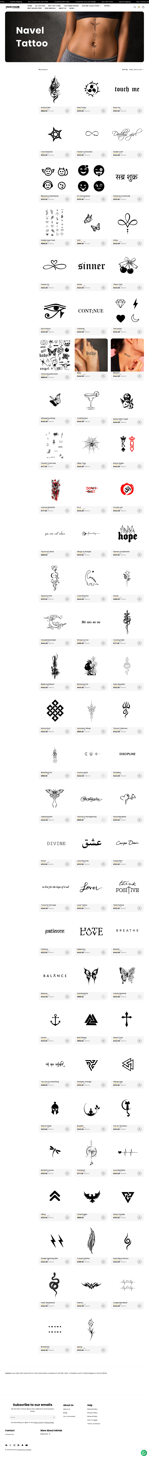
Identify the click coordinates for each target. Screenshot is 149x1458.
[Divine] (55, 843)
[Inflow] (127, 222)
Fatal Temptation (48, 1303)
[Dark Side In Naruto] (127, 1240)
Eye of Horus (46, 328)
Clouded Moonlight (48, 640)
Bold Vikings (82, 1037)
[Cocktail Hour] (91, 400)
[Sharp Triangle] (127, 1196)
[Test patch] (127, 310)
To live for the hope (48, 905)
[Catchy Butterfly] (127, 975)
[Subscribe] (54, 1417)
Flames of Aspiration (121, 551)
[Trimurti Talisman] (127, 710)
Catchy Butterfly (119, 993)
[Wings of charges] (91, 533)
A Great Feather (83, 1258)
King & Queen (118, 463)
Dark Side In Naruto (120, 1258)
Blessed (116, 373)
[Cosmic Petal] (91, 754)
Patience (44, 949)
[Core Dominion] (55, 134)
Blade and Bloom (47, 684)
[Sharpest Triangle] (91, 1064)
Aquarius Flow (46, 596)
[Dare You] (127, 89)
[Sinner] (91, 266)
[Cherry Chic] (127, 266)
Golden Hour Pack (48, 240)
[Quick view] (68, 77)
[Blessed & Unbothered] (55, 178)
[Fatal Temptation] (55, 1284)
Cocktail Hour (82, 418)
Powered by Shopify (23, 1450)
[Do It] (91, 489)
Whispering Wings (48, 418)
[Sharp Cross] (127, 1019)
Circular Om (118, 507)
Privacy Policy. (49, 1422)
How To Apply (92, 1420)
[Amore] (127, 578)
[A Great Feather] (91, 1240)
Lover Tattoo (82, 905)
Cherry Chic (117, 284)
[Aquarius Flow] (55, 578)
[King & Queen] (127, 445)
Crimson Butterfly (48, 507)
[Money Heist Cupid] (127, 401)
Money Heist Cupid (120, 419)
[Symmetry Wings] (91, 710)
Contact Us (9, 1434)
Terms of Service (93, 1424)
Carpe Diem (118, 861)
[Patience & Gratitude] (127, 178)
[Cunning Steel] (127, 622)
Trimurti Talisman (120, 728)
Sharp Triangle (119, 1214)
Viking (43, 1214)
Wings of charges (84, 551)
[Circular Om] (127, 489)
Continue (80, 328)
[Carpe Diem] (127, 843)
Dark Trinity (81, 107)
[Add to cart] (67, 111)
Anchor (44, 1037)
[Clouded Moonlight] (55, 622)
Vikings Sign (118, 1082)
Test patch (117, 328)
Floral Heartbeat (119, 817)
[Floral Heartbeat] (127, 798)
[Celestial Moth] (55, 798)
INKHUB (13, 1450)
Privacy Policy (92, 1413)
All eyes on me (82, 640)
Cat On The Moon (120, 1126)
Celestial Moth (46, 817)
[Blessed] (127, 355)
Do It (79, 507)
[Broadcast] (55, 1329)
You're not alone (47, 551)
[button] (57, 1432)
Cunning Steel (118, 640)
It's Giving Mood (83, 196)
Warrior (80, 1303)
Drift (79, 240)
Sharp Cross (118, 1037)
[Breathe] (127, 931)
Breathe (116, 949)
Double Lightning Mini (49, 1258)
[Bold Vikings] (91, 1019)
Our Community (69, 1416)
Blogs (65, 1413)
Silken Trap (81, 463)
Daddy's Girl (118, 152)
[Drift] (91, 222)
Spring (79, 1347)
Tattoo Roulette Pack (49, 374)
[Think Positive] (127, 887)
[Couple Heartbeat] (127, 1284)
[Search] (135, 7)
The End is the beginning (86, 817)
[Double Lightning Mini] (55, 1240)
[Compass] (91, 1152)
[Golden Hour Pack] (55, 222)
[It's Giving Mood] (91, 178)
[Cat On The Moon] (127, 1108)
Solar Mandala (119, 684)
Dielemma (81, 949)
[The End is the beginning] (91, 798)
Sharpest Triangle (84, 1082)
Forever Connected (84, 152)
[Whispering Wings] (55, 400)
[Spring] (91, 1329)
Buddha (80, 1126)
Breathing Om (46, 772)
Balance (44, 993)
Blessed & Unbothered (49, 196)
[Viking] (55, 1196)
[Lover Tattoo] (91, 887)
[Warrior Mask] (55, 1108)
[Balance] (55, 975)
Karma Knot (45, 728)
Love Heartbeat (119, 1170)
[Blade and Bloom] (55, 666)
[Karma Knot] (55, 710)
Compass (81, 1170)
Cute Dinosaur (83, 596)
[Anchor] (55, 1019)
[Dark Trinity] (91, 89)
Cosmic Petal (82, 772)
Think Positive (118, 905)
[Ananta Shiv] (55, 89)
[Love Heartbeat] (127, 1152)
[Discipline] (127, 754)
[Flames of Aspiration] (127, 533)
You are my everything (50, 1082)
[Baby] (91, 355)
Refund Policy (92, 1409)
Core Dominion (47, 152)
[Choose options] (139, 466)
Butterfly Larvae (47, 1170)
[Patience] (55, 931)
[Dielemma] (91, 931)
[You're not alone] (55, 533)
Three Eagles (82, 1214)
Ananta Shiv (46, 107)
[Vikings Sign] (127, 1064)
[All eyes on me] (91, 622)
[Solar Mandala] (127, 666)
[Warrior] (91, 1284)
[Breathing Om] (55, 754)
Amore (115, 596)
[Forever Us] (55, 266)
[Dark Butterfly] (91, 975)
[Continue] (91, 310)
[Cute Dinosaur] (91, 578)
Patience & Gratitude (121, 196)
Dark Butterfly (82, 993)
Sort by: (125, 69)
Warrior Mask (46, 1126)
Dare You (116, 107)
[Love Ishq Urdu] (91, 843)
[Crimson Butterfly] (55, 489)
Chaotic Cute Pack (48, 463)
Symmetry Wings (84, 728)
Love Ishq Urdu (83, 861)
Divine (43, 861)
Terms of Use (38, 1422)
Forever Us (45, 284)
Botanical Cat (82, 684)
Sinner (79, 284)
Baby (79, 373)
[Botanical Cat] (91, 666)
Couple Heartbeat (120, 1303)
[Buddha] (91, 1108)
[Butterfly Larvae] (55, 1152)
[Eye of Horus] (55, 310)
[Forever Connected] (91, 134)
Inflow (115, 240)
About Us (66, 1409)
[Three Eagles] (91, 1196)
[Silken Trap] (91, 445)
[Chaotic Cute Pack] (55, 445)
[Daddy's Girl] (127, 134)
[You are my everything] (55, 1064)
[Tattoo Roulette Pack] (55, 355)
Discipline (117, 772)
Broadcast (45, 1347)
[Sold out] (103, 776)
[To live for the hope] (55, 887)
